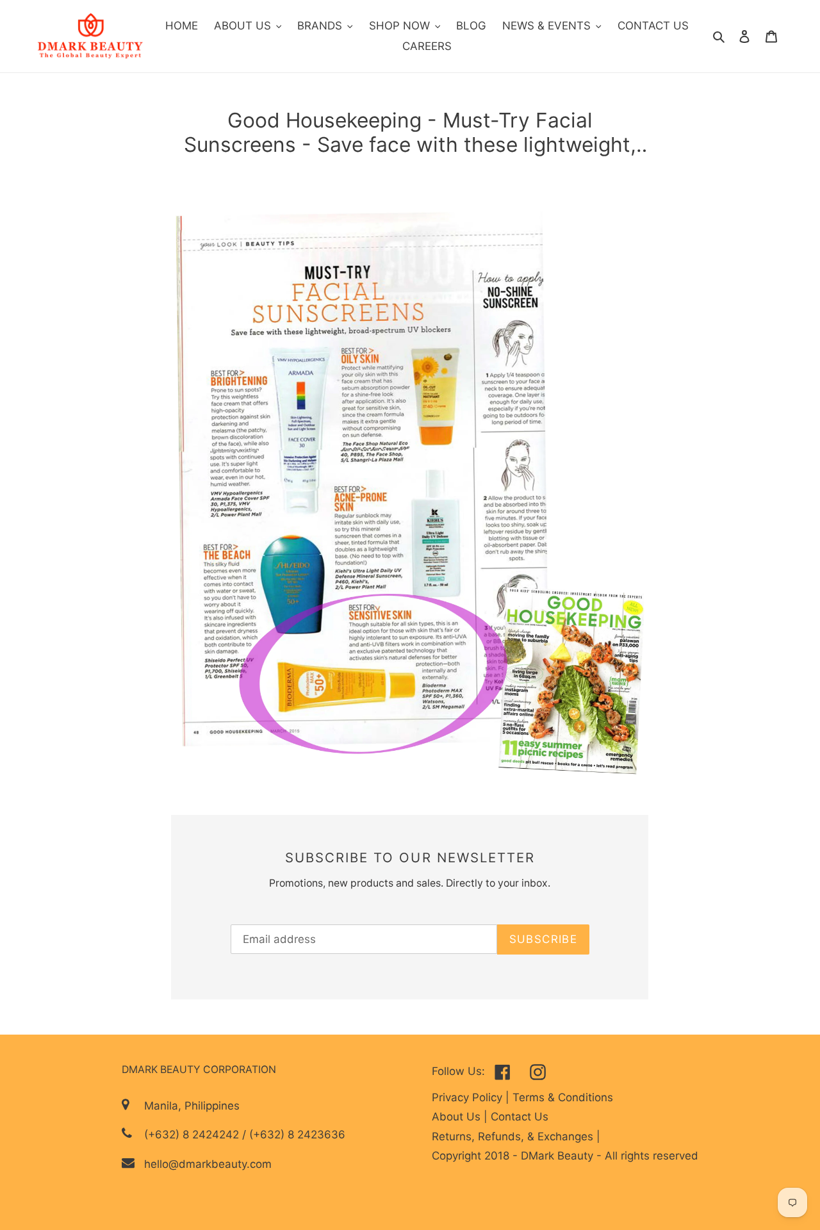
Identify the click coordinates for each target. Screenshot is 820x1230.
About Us (458, 1116)
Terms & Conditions (562, 1097)
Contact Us (519, 1116)
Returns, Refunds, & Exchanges (514, 1136)
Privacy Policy (468, 1097)
